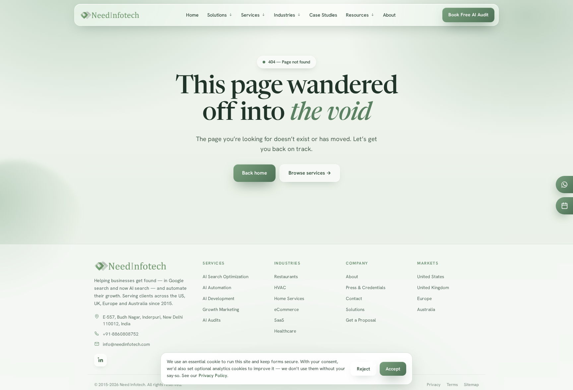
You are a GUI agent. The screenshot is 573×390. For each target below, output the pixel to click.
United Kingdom (433, 287)
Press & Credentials (365, 287)
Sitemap (471, 384)
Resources (357, 15)
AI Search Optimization (225, 276)
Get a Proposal (361, 320)
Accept (393, 369)
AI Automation (217, 287)
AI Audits (212, 320)
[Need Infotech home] (109, 15)
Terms (452, 384)
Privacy (434, 384)
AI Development (218, 298)
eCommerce (286, 309)
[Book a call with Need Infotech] (564, 205)
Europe (424, 298)
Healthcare (285, 331)
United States (430, 276)
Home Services (289, 298)
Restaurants (286, 276)
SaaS (279, 320)
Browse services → (309, 173)
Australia (426, 309)
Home (192, 15)
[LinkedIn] (100, 359)
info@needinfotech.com (126, 344)
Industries (284, 15)
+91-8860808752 (121, 334)
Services (250, 15)
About (389, 15)
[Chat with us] (564, 184)
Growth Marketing (221, 309)
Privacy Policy (213, 375)
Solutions (217, 15)
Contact (354, 298)
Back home (254, 173)
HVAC (280, 287)
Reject (363, 369)
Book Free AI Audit (468, 15)
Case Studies (323, 15)
